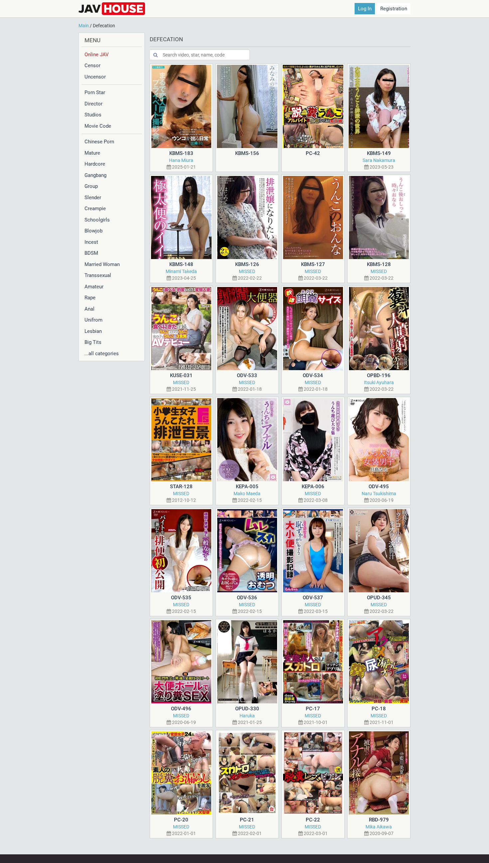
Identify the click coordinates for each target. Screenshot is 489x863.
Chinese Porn (99, 142)
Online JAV (96, 55)
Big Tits (92, 342)
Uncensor (95, 77)
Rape (89, 298)
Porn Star (94, 92)
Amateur (93, 287)
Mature (92, 153)
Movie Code (97, 126)
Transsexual (97, 275)
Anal (89, 309)
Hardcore (94, 164)
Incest (91, 242)
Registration (393, 9)
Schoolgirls (97, 220)
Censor (92, 66)
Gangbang (95, 175)
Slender (92, 198)
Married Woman (102, 264)
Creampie (95, 209)
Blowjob (93, 231)
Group (91, 186)
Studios (92, 115)
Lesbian (93, 331)
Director (93, 104)
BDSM (91, 253)
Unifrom (93, 320)
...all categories (101, 354)
